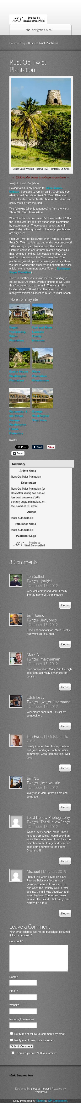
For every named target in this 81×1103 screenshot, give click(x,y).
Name (13, 976)
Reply (65, 605)
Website (14, 1004)
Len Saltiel (35, 576)
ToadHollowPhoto (55, 822)
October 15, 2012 (43, 585)
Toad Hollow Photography (48, 817)
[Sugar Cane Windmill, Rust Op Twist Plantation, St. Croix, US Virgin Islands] (41, 166)
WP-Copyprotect (57, 1100)
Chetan (40, 1100)
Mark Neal (35, 654)
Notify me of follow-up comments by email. (40, 1033)
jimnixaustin (50, 783)
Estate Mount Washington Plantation (18, 376)
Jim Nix (33, 778)
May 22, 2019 (54, 871)
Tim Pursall (36, 736)
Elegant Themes (40, 1088)
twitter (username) (55, 702)
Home (12, 43)
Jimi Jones (35, 615)
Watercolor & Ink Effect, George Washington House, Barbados (18, 422)
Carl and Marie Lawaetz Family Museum (42, 334)
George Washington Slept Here (40, 416)
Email (13, 990)
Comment (16, 941)
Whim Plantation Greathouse (40, 376)
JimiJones (48, 620)
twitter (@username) (21, 1019)
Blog (22, 43)
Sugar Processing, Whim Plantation (17, 334)
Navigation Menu (42, 30)
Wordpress (40, 1092)
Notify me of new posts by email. (34, 1040)
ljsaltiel (46, 581)
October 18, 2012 (43, 826)
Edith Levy (35, 697)
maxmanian (50, 659)
